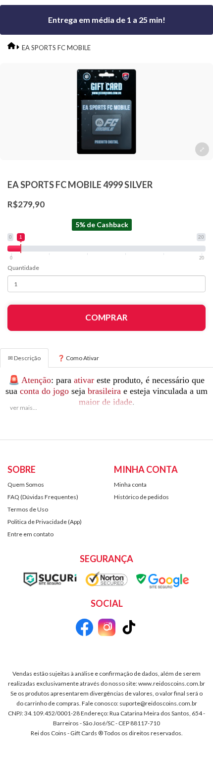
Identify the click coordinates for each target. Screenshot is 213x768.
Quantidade (23, 267)
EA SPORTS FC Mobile (56, 48)
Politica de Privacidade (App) (44, 521)
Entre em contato (30, 534)
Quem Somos (25, 484)
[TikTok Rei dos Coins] (129, 629)
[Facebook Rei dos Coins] (84, 629)
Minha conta (130, 484)
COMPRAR (106, 317)
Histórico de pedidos (141, 497)
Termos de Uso (27, 509)
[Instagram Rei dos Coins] (106, 629)
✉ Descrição (24, 358)
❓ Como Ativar (78, 358)
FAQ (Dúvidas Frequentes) (42, 497)
